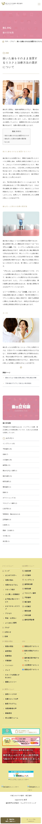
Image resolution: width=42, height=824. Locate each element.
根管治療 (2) (7, 481)
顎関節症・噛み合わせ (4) (11, 514)
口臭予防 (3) (7, 508)
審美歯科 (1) (7, 487)
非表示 (18, 131)
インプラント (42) (9, 443)
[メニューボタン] (39, 4)
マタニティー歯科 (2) (10, 503)
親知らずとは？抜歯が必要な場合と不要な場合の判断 (20, 377)
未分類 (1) (6, 541)
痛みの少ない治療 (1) (10, 470)
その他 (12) (6, 536)
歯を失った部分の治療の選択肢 (15, 139)
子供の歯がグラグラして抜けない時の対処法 (18, 383)
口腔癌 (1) (6, 525)
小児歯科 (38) (7, 460)
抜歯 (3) (5, 492)
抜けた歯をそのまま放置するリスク (16, 135)
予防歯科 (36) (7, 449)
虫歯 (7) (5, 454)
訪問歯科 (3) (7, 519)
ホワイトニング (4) (9, 498)
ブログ (12, 41)
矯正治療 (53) (7, 476)
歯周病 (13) (6, 465)
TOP (6, 41)
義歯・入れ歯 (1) (8, 530)
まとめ (7, 142)
